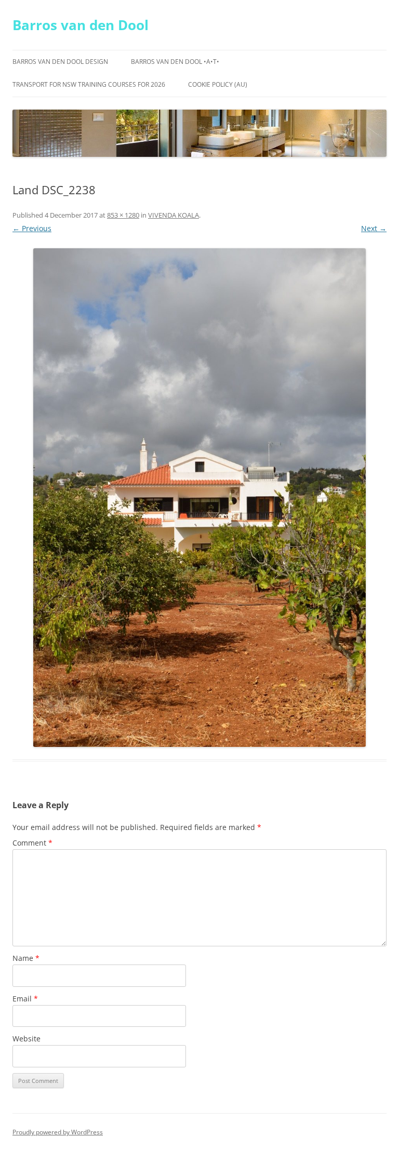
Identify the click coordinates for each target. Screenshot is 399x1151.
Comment (32, 843)
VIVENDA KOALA (173, 215)
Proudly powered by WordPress (57, 1132)
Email (25, 998)
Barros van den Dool (80, 25)
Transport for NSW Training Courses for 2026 (88, 84)
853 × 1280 (123, 215)
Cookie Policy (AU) (217, 84)
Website (26, 1038)
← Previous (31, 228)
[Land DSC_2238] (199, 497)
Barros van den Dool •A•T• (175, 61)
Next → (374, 228)
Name (25, 958)
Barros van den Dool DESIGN (60, 61)
